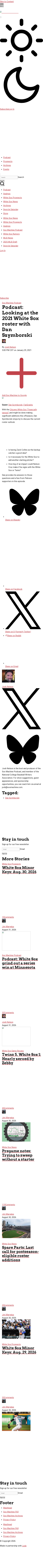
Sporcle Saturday (10, 209)
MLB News (8, 238)
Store (5, 213)
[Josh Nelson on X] (21, 728)
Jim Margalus (8, 926)
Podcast (7, 157)
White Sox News (10, 201)
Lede (24, 1546)
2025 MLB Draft (10, 242)
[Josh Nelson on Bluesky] (21, 765)
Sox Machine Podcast (12, 230)
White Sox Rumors (11, 234)
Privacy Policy (9, 1519)
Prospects (7, 161)
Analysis (6, 193)
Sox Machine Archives (13, 1515)
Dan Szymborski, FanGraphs (20, 405)
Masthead (7, 1508)
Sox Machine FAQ (11, 1512)
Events (6, 169)
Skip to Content (7, 1)
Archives (7, 165)
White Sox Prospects (12, 197)
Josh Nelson (10, 347)
